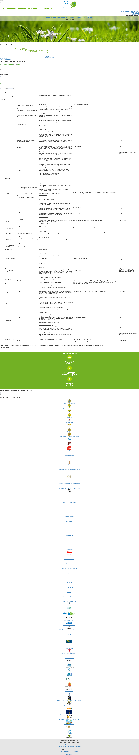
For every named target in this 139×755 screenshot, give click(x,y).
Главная (48, 17)
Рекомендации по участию (63, 17)
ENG (67, 19)
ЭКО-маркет (72, 17)
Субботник (53, 17)
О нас (85, 17)
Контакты (90, 17)
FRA (70, 19)
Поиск (72, 19)
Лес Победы (79, 17)
